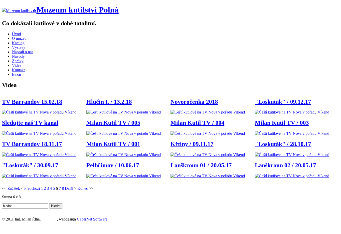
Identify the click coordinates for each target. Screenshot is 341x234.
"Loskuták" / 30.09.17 (30, 165)
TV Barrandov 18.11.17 (32, 144)
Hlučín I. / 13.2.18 (109, 101)
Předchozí (32, 188)
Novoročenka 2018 (194, 101)
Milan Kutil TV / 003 (282, 123)
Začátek (13, 188)
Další (69, 188)
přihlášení (49, 219)
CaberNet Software (92, 219)
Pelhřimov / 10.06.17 (112, 165)
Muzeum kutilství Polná (77, 9)
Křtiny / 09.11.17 (191, 144)
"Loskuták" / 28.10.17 (283, 144)
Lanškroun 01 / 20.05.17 (201, 165)
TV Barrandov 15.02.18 (32, 101)
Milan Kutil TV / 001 (113, 144)
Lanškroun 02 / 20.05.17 (285, 165)
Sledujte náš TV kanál (30, 123)
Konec (82, 188)
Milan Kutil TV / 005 (113, 123)
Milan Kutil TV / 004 (197, 123)
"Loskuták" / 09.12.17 (283, 101)
